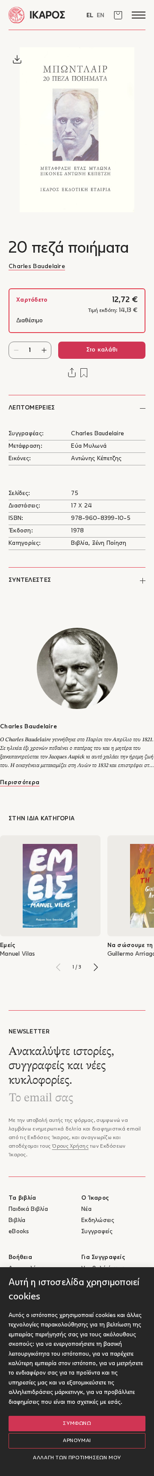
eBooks (19, 1232)
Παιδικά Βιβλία (28, 1209)
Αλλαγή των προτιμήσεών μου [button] (77, 1458)
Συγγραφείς (97, 1232)
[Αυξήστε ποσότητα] (44, 350)
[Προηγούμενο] (58, 967)
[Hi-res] (17, 59)
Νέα (86, 1209)
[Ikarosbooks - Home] (43, 15)
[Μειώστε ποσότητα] (16, 350)
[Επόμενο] (95, 967)
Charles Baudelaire (37, 266)
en (100, 15)
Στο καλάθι (102, 350)
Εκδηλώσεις (97, 1220)
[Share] (72, 372)
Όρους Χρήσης (70, 1146)
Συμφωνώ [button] (77, 1423)
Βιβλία (17, 1220)
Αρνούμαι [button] (77, 1440)
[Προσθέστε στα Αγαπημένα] (83, 372)
